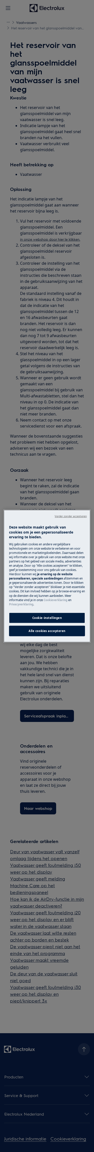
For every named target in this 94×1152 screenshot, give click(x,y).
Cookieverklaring (55, 600)
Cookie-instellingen (47, 617)
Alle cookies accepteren (47, 631)
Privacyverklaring (21, 604)
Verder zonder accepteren (71, 516)
